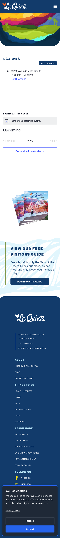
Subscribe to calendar (28, 151)
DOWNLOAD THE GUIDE (29, 281)
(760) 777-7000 (25, 343)
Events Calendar (24, 378)
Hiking (18, 397)
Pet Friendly (21, 434)
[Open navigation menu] (55, 6)
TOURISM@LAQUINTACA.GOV (31, 348)
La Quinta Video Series (27, 453)
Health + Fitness (23, 391)
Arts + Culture (23, 409)
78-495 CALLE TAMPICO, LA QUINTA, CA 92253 (31, 337)
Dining (18, 415)
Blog (17, 372)
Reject (30, 520)
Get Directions (18, 79)
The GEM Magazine (24, 447)
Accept (30, 529)
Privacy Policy (23, 465)
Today (30, 140)
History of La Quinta (26, 366)
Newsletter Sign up (25, 459)
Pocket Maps (22, 440)
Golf (17, 403)
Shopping (20, 421)
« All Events (48, 63)
